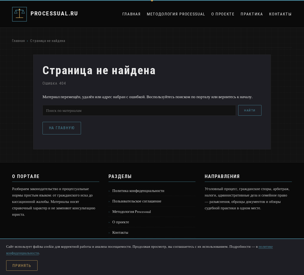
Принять (21, 265)
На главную (62, 128)
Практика (252, 14)
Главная (131, 14)
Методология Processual (176, 14)
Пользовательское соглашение (136, 201)
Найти (250, 110)
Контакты (280, 14)
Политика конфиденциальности (138, 190)
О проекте (223, 14)
